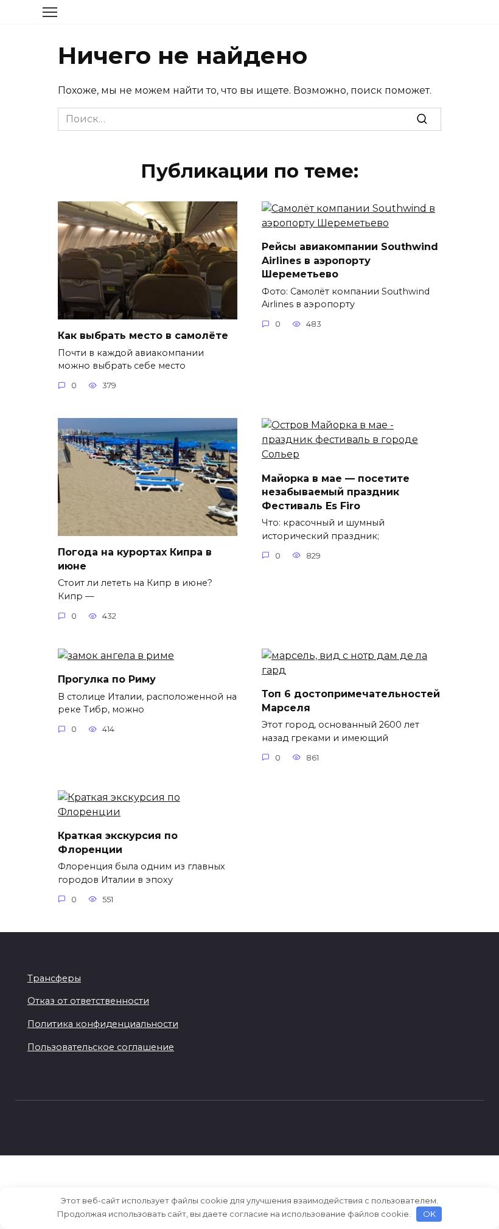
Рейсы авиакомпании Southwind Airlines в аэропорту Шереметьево (350, 260)
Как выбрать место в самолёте (143, 335)
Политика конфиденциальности (102, 1023)
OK (429, 1214)
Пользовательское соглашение (100, 1047)
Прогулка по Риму (107, 679)
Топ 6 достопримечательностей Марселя (351, 700)
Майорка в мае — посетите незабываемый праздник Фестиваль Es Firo (336, 491)
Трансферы (54, 978)
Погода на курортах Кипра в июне (135, 558)
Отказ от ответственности (88, 1000)
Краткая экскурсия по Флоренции (118, 842)
